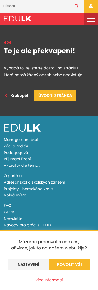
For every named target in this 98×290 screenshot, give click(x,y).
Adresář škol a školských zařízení (34, 182)
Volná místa (15, 195)
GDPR (9, 212)
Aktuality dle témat (22, 165)
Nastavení (28, 264)
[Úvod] (17, 18)
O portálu (13, 175)
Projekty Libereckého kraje (28, 189)
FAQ (7, 205)
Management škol (21, 139)
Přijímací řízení (17, 159)
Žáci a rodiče (16, 146)
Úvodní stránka (55, 95)
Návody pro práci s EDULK (28, 225)
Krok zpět (19, 95)
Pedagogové (16, 152)
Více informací (49, 280)
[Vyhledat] (76, 6)
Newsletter (14, 218)
